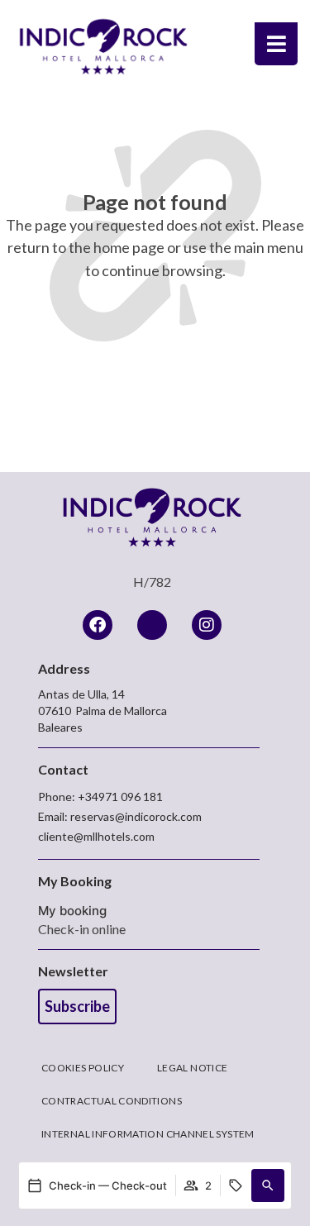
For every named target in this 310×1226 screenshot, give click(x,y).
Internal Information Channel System (148, 1134)
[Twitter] (152, 625)
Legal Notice (192, 1067)
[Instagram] (207, 625)
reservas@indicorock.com (136, 816)
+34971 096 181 (120, 797)
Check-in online (82, 929)
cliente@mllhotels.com (96, 836)
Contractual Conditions (111, 1101)
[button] (267, 1185)
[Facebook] (97, 625)
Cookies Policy (82, 1067)
